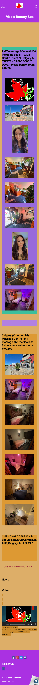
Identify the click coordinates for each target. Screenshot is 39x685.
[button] (19, 616)
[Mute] (32, 624)
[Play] (4, 624)
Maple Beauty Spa (8, 681)
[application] (19, 616)
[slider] (18, 624)
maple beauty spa (14, 678)
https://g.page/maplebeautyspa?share (17, 566)
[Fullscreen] (35, 624)
